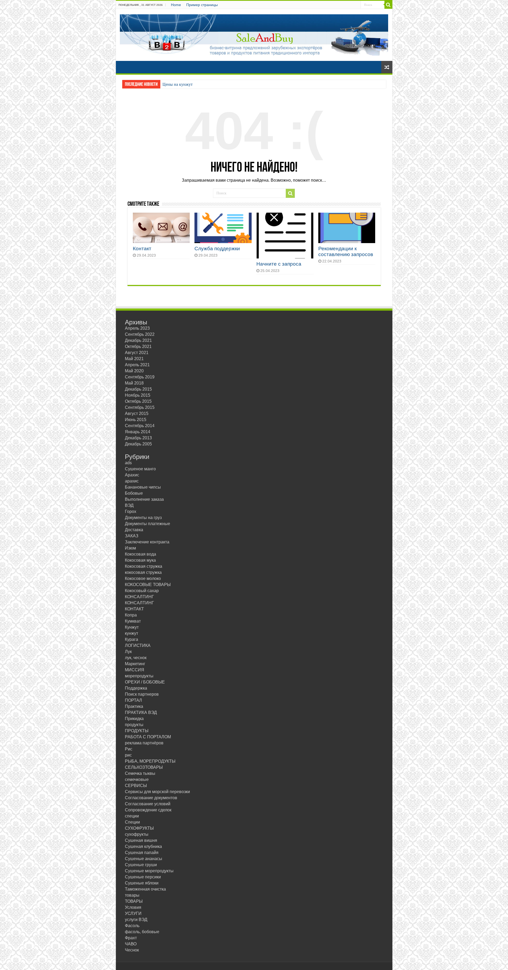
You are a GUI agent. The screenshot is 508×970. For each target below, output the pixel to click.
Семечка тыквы (140, 773)
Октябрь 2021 (138, 346)
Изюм (130, 548)
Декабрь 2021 (138, 340)
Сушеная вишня (141, 840)
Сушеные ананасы (143, 858)
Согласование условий (147, 804)
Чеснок (132, 950)
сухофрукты (136, 834)
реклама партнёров (144, 743)
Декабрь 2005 (138, 444)
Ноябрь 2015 (137, 395)
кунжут (131, 633)
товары (132, 895)
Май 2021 (134, 358)
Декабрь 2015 (138, 389)
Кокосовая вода (140, 554)
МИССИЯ (134, 670)
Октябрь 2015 (138, 401)
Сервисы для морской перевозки (157, 791)
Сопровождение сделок (148, 810)
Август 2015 (136, 413)
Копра (131, 615)
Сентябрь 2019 (140, 377)
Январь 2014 (137, 432)
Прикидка (134, 718)
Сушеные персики (143, 877)
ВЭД (129, 505)
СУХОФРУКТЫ (139, 828)
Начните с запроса (278, 264)
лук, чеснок (136, 657)
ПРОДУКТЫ (136, 730)
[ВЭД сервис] (254, 34)
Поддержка (136, 688)
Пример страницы (202, 5)
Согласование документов (151, 797)
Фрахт (131, 938)
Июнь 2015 (135, 419)
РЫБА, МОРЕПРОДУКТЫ (150, 761)
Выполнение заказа (144, 499)
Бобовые (134, 493)
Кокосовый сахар (142, 590)
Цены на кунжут (177, 84)
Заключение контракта (147, 542)
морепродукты (139, 676)
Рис (128, 749)
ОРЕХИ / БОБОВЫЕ (145, 682)
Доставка (134, 530)
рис (128, 755)
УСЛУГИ (133, 913)
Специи (132, 822)
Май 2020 (134, 371)
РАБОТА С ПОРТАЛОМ (148, 737)
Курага (131, 639)
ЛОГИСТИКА (138, 645)
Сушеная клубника (143, 846)
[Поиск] (388, 5)
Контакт (142, 248)
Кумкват (133, 621)
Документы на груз (143, 517)
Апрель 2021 (137, 365)
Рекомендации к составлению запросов (345, 251)
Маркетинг (135, 663)
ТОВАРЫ (134, 901)
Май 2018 (134, 383)
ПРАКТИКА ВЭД (141, 712)
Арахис (132, 475)
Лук (128, 651)
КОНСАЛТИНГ (139, 596)
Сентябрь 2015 (140, 407)
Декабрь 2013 (138, 438)
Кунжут (132, 627)
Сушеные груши (141, 864)
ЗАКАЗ (131, 536)
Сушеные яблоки (141, 883)
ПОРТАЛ (133, 700)
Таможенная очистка (145, 889)
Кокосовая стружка (143, 566)
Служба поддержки (217, 248)
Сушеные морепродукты (149, 871)
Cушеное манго (140, 469)
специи (132, 816)
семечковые (137, 779)
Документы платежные (147, 523)
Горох (130, 511)
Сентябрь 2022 (140, 334)
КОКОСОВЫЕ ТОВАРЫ (148, 584)
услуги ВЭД (136, 919)
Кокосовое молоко (143, 578)
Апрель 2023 (137, 328)
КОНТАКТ (134, 609)
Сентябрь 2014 (140, 425)
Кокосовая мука (140, 560)
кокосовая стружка (143, 572)
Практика (134, 706)
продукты (134, 724)
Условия (133, 907)
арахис (132, 481)
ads (128, 463)
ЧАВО (131, 944)
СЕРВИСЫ (136, 785)
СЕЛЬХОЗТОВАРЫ (144, 767)
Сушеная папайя (141, 852)
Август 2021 (136, 352)
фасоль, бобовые (142, 931)
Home (176, 5)
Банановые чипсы (143, 487)
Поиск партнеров (142, 694)
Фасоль (132, 925)
